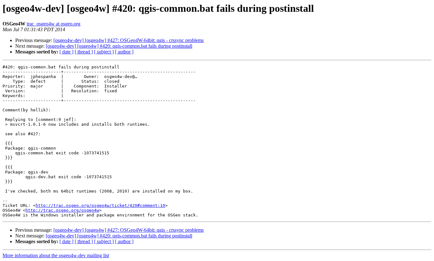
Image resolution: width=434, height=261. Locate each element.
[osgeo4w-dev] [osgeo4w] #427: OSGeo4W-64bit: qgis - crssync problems (128, 40)
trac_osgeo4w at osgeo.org (53, 23)
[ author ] (124, 51)
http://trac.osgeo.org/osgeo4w (62, 210)
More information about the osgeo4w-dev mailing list (56, 255)
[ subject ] (104, 51)
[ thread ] (84, 51)
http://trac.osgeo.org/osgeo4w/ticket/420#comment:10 (100, 205)
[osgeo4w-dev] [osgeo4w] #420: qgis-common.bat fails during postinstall (119, 46)
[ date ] (66, 51)
